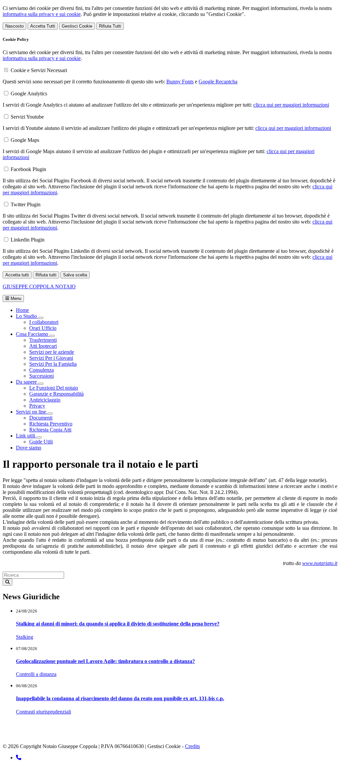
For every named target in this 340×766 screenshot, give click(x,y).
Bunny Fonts (180, 81)
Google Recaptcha (218, 81)
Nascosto (14, 26)
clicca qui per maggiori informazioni (291, 105)
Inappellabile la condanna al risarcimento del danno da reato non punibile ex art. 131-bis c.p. (120, 698)
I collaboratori (43, 322)
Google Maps (25, 140)
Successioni (41, 376)
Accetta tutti (17, 274)
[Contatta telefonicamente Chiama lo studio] (18, 757)
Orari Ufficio (42, 328)
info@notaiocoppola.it (41, 735)
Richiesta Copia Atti (50, 429)
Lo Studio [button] (27, 316)
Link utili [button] (26, 435)
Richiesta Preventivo (50, 424)
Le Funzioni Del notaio (53, 388)
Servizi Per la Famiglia (53, 364)
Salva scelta (75, 274)
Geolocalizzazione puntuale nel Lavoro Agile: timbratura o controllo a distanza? (105, 661)
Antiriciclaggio (44, 400)
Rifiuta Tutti (110, 26)
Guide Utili (41, 441)
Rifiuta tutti (46, 274)
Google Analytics (29, 93)
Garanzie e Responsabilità (56, 394)
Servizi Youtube (27, 117)
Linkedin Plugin (27, 239)
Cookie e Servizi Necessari (39, 70)
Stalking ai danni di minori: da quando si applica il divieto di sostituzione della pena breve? (117, 623)
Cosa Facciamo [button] (32, 334)
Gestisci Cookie (77, 26)
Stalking (24, 637)
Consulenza (41, 370)
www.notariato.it (319, 563)
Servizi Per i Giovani (51, 358)
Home (22, 310)
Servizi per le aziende (51, 352)
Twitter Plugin (26, 204)
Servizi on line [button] (31, 412)
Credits (192, 746)
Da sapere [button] (27, 382)
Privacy (37, 406)
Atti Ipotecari (43, 346)
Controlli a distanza (36, 674)
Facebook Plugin (28, 169)
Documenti (40, 418)
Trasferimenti (43, 340)
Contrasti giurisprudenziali (43, 712)
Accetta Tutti (42, 26)
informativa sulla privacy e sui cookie (42, 14)
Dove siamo (28, 447)
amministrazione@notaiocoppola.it (105, 735)
